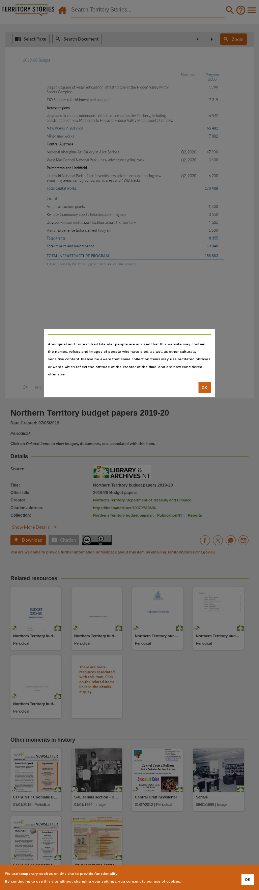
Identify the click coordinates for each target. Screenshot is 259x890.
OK (204, 388)
